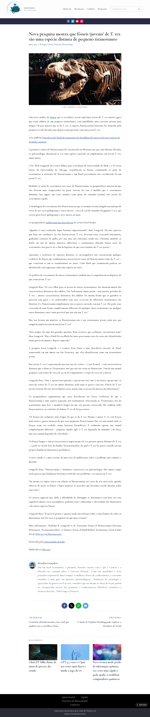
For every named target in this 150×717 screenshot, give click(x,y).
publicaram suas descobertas (59, 222)
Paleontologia (67, 44)
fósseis (53, 117)
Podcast (102, 9)
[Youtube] (77, 21)
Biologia (43, 44)
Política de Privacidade (75, 701)
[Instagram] (81, 21)
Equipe (84, 697)
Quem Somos (68, 697)
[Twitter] (72, 21)
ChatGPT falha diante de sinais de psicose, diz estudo (42, 666)
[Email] (85, 606)
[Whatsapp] (78, 606)
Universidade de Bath (54, 541)
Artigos (67, 9)
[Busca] (139, 9)
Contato (75, 705)
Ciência (50, 44)
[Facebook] (68, 21)
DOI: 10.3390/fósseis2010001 (48, 534)
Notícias (79, 9)
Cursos (91, 9)
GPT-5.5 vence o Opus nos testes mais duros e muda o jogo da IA (73, 666)
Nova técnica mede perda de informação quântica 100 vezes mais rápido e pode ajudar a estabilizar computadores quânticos (107, 671)
